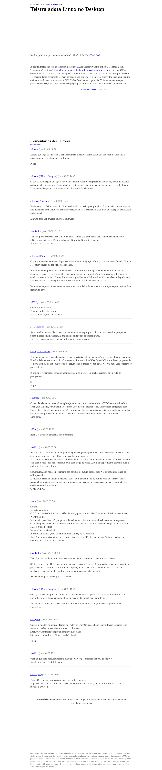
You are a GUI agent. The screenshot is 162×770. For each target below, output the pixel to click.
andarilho (36, 231)
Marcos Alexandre (41, 201)
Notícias (94, 89)
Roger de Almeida (41, 351)
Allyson (36, 619)
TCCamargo (38, 327)
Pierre (35, 149)
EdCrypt (36, 302)
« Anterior (85, 89)
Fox (34, 429)
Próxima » (103, 89)
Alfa (34, 501)
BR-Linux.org (52, 4)
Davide (35, 397)
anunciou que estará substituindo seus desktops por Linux (82, 70)
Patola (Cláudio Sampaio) (44, 176)
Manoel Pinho (39, 256)
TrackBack (95, 55)
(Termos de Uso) (35, 144)
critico (35, 447)
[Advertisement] (81, 33)
